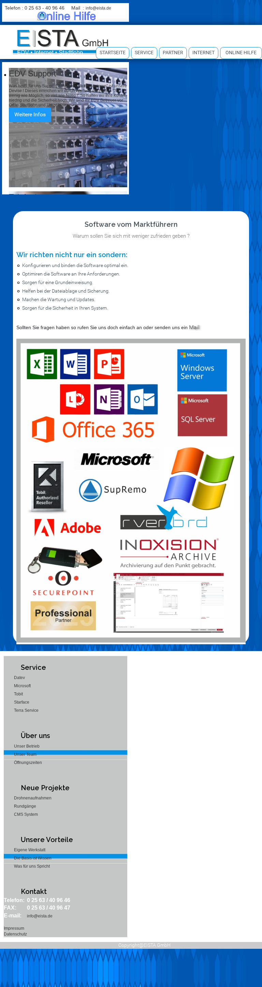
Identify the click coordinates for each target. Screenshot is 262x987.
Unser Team (25, 754)
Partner (173, 52)
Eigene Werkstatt (29, 850)
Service (144, 52)
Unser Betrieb (27, 746)
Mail (194, 327)
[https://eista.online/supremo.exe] (66, 15)
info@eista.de (98, 8)
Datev (19, 677)
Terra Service (26, 710)
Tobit (18, 694)
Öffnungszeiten (28, 762)
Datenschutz (15, 934)
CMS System (26, 814)
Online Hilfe (241, 52)
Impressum (14, 928)
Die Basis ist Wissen (33, 858)
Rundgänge (25, 806)
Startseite (113, 52)
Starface (21, 702)
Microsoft (22, 685)
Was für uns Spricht (32, 866)
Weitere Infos (30, 114)
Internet (203, 52)
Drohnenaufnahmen (33, 798)
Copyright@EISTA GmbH (144, 945)
